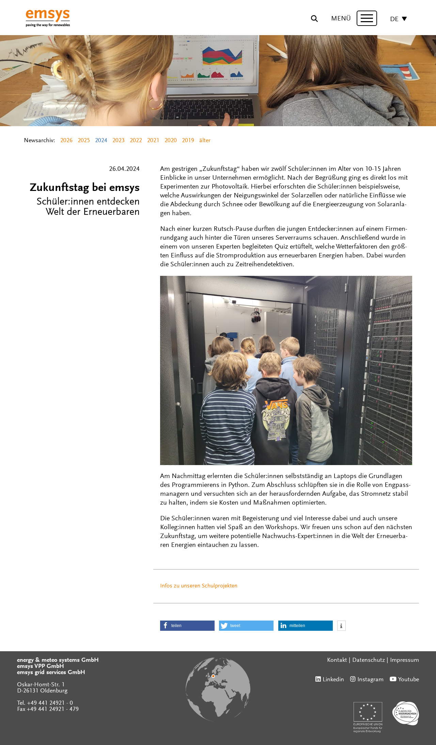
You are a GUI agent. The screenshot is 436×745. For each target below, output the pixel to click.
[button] (187, 626)
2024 (101, 141)
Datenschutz (368, 660)
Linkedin (333, 680)
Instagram (370, 680)
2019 (188, 141)
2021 (153, 141)
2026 (66, 141)
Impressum (404, 660)
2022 (136, 141)
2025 (84, 141)
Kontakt (337, 660)
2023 (118, 141)
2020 (171, 141)
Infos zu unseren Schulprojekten (198, 586)
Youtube (408, 680)
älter (205, 141)
